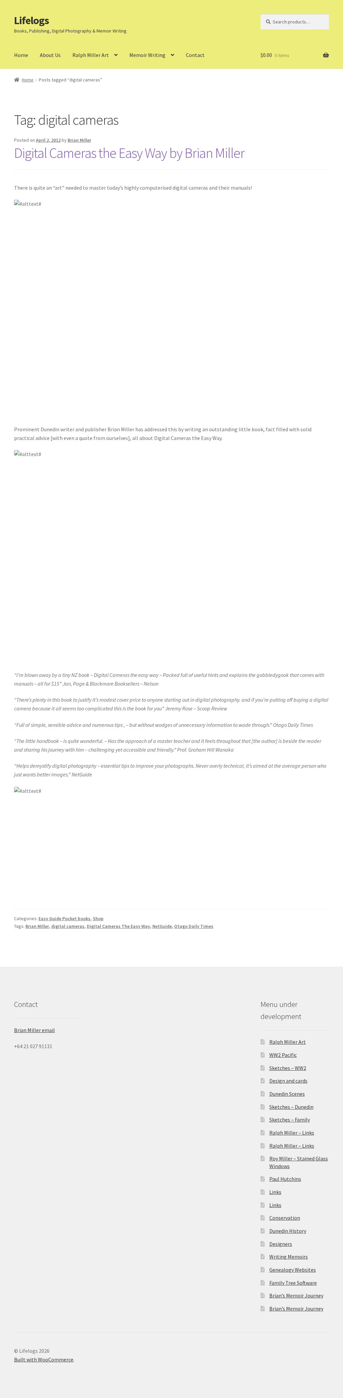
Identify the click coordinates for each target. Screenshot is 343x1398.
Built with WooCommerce (43, 1359)
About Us (50, 55)
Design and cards (288, 1080)
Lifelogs (31, 20)
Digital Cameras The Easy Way (118, 926)
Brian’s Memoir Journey (296, 1295)
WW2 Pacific (283, 1055)
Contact (195, 55)
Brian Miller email (34, 1030)
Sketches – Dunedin (291, 1106)
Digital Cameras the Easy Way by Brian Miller (129, 153)
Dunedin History (287, 1230)
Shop (98, 918)
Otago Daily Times (193, 926)
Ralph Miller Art (90, 55)
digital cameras (67, 926)
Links (275, 1192)
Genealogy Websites (292, 1269)
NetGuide (162, 926)
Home (21, 55)
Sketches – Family (289, 1119)
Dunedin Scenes (287, 1093)
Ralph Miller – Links (291, 1132)
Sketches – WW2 (287, 1068)
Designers (280, 1244)
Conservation (284, 1217)
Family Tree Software (293, 1282)
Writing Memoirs (288, 1256)
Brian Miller (79, 140)
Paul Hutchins (285, 1178)
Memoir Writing (147, 55)
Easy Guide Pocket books (64, 918)
